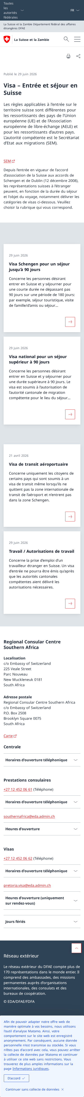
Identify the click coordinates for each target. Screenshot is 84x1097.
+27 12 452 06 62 (18, 858)
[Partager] (78, 56)
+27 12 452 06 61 (18, 789)
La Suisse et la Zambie (31, 40)
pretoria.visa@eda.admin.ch (27, 885)
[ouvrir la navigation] (77, 39)
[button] (76, 948)
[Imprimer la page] (68, 56)
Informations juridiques (31, 1068)
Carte (8, 735)
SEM (7, 161)
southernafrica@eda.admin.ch (29, 816)
